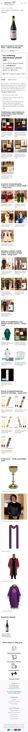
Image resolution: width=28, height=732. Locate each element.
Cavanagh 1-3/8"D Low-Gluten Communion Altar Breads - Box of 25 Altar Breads (20, 156)
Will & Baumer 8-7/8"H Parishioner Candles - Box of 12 (6, 384)
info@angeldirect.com (14, 688)
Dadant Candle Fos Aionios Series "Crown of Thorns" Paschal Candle (7, 431)
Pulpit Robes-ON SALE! (7, 581)
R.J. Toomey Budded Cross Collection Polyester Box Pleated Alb (7, 364)
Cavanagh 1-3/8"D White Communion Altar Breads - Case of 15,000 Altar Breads (20, 343)
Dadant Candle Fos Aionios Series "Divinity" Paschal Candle (7, 452)
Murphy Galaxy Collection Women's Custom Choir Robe (20, 206)
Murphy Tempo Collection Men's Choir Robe (6, 225)
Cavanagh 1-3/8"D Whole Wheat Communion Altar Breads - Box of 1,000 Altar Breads (20, 134)
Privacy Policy (14, 716)
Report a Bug (13, 703)
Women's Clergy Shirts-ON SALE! (10, 521)
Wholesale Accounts (14, 701)
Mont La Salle (9, 8)
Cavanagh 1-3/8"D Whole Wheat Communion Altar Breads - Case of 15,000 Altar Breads (6, 156)
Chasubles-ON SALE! (7, 611)
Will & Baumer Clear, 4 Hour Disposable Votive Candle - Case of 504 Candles (20, 364)
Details (3, 80)
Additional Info (12, 80)
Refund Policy (14, 714)
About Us (14, 699)
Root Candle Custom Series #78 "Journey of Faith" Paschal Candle (20, 431)
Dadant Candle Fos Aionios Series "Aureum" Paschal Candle (7, 411)
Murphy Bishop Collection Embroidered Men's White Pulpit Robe (20, 273)
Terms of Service (14, 718)
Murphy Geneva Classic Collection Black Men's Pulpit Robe (6, 273)
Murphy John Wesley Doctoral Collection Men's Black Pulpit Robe (6, 315)
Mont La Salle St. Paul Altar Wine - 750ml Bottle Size (6, 635)
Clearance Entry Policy (14, 712)
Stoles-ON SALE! (6, 551)
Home (2, 8)
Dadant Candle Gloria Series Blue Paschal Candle (20, 410)
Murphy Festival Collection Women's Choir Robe (20, 225)
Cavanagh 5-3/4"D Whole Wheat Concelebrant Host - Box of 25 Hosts (7, 177)
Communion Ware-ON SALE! (9, 491)
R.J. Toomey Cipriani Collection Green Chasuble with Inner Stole (7, 343)
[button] (1, 3)
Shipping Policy (14, 710)
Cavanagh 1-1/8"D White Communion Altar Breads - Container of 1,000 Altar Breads (7, 134)
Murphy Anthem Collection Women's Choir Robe (7, 205)
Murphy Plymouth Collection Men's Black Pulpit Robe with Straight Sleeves (6, 293)
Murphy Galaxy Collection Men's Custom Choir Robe (7, 244)
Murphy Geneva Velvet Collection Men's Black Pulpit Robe (19, 293)
